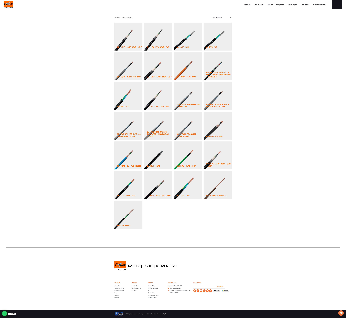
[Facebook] (201, 290)
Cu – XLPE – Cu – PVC (214, 136)
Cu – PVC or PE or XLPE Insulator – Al (186, 135)
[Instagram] (204, 290)
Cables (134, 266)
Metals (162, 266)
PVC (173, 266)
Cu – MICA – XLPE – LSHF (186, 77)
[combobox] (222, 17)
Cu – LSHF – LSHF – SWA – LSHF (159, 77)
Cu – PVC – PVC (123, 106)
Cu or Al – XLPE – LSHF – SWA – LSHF (218, 165)
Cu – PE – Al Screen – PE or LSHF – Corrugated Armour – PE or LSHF (218, 74)
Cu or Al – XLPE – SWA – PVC (158, 196)
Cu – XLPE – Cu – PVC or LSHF (129, 166)
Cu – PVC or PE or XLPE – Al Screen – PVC (188, 105)
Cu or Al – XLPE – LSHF (186, 166)
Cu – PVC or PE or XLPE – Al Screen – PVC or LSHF (218, 105)
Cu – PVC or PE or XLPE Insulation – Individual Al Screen (158, 134)
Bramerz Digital (162, 314)
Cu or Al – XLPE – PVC (126, 196)
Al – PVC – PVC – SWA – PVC (158, 47)
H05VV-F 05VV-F (123, 225)
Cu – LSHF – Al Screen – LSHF (129, 77)
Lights (148, 266)
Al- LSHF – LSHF (183, 47)
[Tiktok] (210, 290)
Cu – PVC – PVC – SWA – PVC (158, 106)
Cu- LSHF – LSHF (183, 196)
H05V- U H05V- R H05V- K (216, 196)
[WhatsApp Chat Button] (4, 313)
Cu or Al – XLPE (153, 166)
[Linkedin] (194, 290)
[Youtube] (207, 290)
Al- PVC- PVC (211, 47)
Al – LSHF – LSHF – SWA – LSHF (129, 47)
